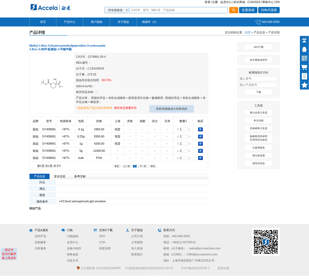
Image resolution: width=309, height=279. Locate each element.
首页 (43, 21)
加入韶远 (137, 248)
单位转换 (259, 120)
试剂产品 (40, 236)
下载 (258, 92)
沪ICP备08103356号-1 (195, 268)
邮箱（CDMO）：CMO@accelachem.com (190, 254)
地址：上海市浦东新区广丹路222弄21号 (188, 260)
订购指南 (72, 236)
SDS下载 (259, 47)
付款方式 (72, 260)
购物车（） (150, 21)
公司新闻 (137, 242)
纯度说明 (105, 248)
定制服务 (40, 242)
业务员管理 (154, 276)
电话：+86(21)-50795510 (179, 242)
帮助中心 (268, 2)
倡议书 (9, 249)
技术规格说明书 (258, 59)
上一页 (126, 166)
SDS (102, 236)
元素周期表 (258, 147)
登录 (207, 2)
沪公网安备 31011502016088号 (100, 268)
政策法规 (223, 268)
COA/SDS (254, 2)
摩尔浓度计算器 (258, 112)
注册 (215, 2)
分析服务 (40, 248)
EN (278, 2)
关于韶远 (123, 21)
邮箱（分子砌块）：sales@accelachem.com (191, 248)
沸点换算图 (258, 155)
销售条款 (72, 254)
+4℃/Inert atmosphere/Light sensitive (80, 201)
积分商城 (239, 2)
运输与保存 (74, 248)
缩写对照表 (258, 163)
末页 (153, 166)
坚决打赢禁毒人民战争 (9, 256)
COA (102, 242)
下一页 (143, 166)
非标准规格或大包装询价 (171, 108)
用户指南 (96, 21)
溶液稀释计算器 (258, 128)
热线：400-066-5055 (176, 236)
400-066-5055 (270, 21)
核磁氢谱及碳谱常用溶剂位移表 (258, 138)
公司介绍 (137, 236)
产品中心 (69, 21)
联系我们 (137, 254)
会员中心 (226, 2)
